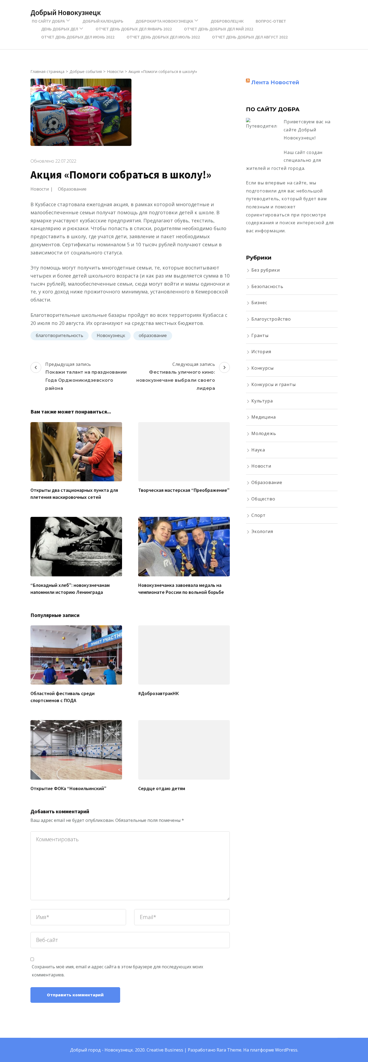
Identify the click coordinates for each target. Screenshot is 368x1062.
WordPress (286, 1050)
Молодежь (263, 433)
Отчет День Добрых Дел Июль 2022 (163, 37)
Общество (263, 499)
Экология (262, 531)
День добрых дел (59, 28)
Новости (39, 189)
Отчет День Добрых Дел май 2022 (218, 28)
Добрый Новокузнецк (65, 12)
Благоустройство (271, 319)
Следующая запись (175, 376)
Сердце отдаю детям (161, 788)
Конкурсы (262, 368)
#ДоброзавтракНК (158, 693)
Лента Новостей (275, 82)
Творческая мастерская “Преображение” (184, 490)
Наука (258, 450)
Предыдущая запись (86, 376)
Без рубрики (265, 270)
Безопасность (267, 286)
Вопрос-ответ (271, 21)
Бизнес (259, 303)
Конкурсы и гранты (273, 384)
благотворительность (59, 335)
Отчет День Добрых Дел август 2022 (250, 37)
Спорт (258, 515)
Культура (262, 401)
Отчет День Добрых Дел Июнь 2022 (77, 37)
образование (153, 335)
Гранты (260, 335)
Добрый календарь (102, 21)
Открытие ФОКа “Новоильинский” (68, 788)
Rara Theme (229, 1050)
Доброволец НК (227, 21)
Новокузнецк (111, 335)
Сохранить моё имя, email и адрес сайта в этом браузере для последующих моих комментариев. (117, 971)
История (261, 352)
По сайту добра (48, 21)
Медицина (263, 417)
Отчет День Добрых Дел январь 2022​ (134, 28)
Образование (72, 189)
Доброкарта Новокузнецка (164, 21)
